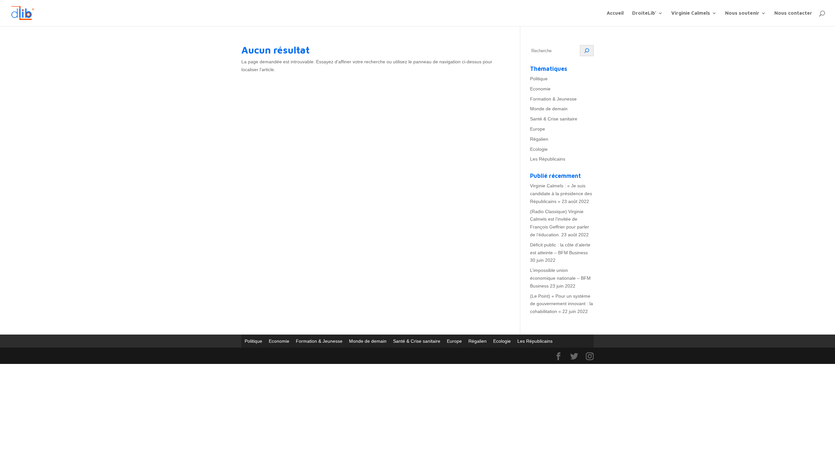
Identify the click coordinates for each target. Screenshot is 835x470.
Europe (537, 129)
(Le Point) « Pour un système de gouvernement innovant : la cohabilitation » (561, 303)
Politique (539, 78)
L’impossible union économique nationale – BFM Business (560, 278)
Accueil (615, 13)
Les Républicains (547, 159)
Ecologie (539, 149)
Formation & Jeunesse (553, 99)
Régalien (539, 139)
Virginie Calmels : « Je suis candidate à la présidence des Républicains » (561, 193)
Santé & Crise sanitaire (553, 118)
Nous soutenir (742, 13)
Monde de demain (549, 108)
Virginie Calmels (690, 13)
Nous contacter (793, 13)
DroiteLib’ (644, 13)
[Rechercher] (587, 50)
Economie (540, 88)
